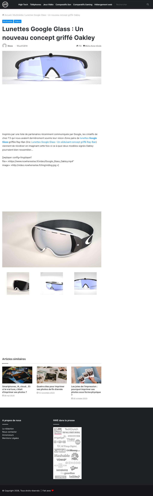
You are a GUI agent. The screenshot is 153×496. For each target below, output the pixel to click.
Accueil (7, 15)
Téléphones (35, 4)
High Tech (23, 4)
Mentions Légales (10, 438)
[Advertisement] (51, 110)
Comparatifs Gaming (82, 4)
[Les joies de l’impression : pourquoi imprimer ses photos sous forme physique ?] (86, 375)
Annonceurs (8, 435)
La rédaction (8, 428)
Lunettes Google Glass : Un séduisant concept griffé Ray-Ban (63, 142)
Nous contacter (9, 432)
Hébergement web (103, 4)
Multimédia (18, 15)
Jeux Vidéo (48, 4)
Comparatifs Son (63, 4)
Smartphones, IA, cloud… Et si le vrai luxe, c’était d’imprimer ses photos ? (16, 389)
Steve (10, 46)
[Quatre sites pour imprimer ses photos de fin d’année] (52, 375)
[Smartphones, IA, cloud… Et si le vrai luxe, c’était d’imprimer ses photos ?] (17, 375)
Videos (17, 21)
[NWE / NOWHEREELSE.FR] (5, 4)
